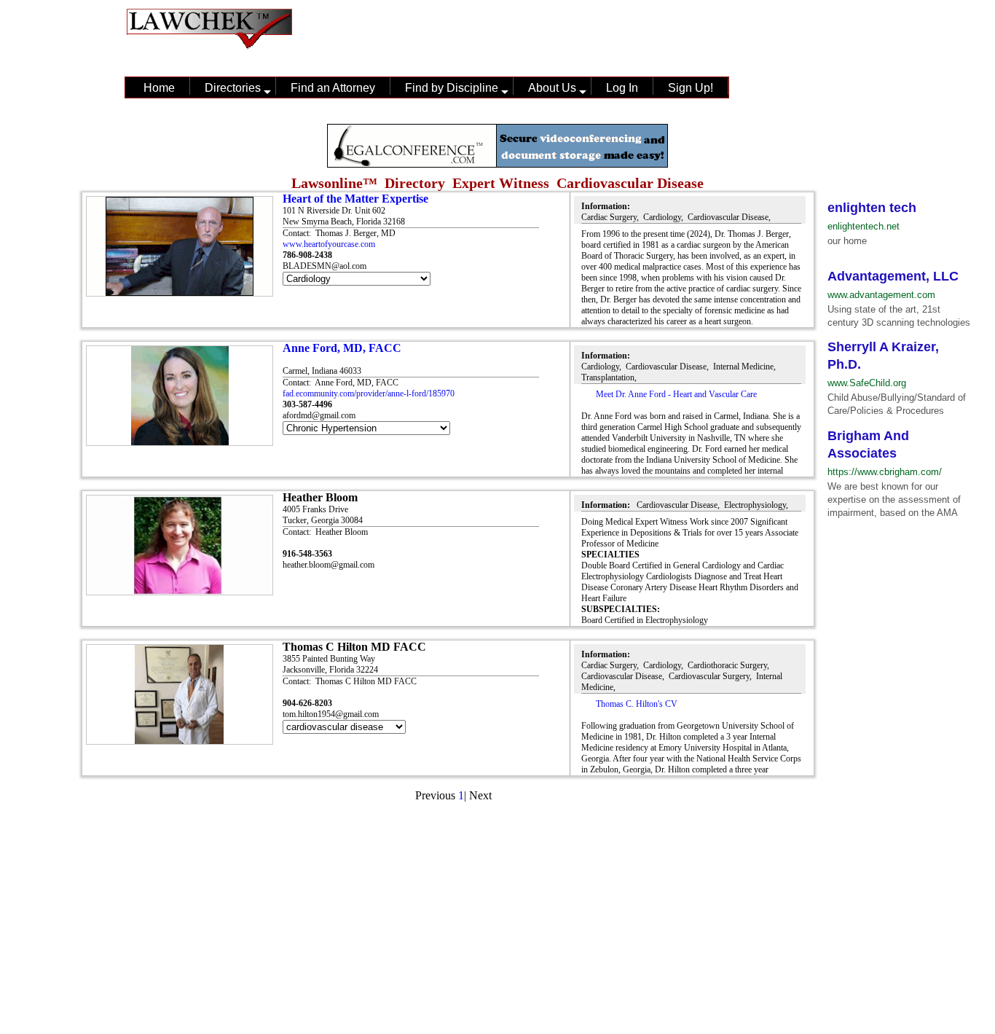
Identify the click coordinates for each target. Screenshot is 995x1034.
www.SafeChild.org (866, 382)
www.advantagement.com (881, 294)
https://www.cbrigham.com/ (884, 471)
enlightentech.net (863, 226)
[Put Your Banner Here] (497, 163)
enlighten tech (871, 207)
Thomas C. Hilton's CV (636, 704)
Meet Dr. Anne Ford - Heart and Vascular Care (676, 394)
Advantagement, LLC (893, 276)
